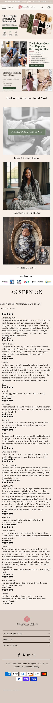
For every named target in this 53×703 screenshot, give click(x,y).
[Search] (43, 7)
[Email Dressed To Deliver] (34, 655)
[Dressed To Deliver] (26, 7)
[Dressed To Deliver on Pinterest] (24, 655)
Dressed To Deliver (19, 663)
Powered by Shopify (30, 666)
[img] (26, 314)
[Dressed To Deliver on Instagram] (29, 655)
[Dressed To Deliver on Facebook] (19, 655)
